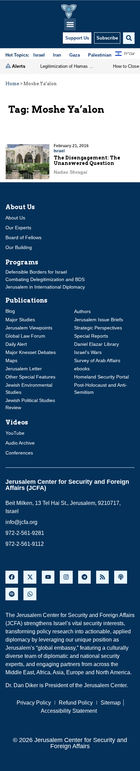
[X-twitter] (29, 577)
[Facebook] (11, 577)
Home (12, 83)
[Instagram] (66, 577)
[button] (70, 24)
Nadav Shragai (70, 172)
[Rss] (102, 577)
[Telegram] (84, 577)
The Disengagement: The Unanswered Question (87, 160)
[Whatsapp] (29, 594)
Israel (59, 151)
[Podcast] (120, 577)
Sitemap (111, 703)
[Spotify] (11, 594)
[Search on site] (129, 38)
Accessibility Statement (69, 711)
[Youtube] (48, 577)
